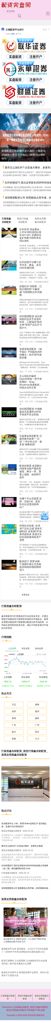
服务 (37, 718)
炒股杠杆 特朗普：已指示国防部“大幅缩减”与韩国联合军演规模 (30, 290)
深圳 (14, 711)
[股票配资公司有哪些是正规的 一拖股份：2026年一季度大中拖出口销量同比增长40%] (25, 137)
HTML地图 (40, 1010)
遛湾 (37, 711)
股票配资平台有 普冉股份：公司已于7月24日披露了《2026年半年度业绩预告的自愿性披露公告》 (24, 950)
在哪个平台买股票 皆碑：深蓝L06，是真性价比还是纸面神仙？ (30, 503)
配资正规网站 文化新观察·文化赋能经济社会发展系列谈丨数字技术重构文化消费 (24, 962)
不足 (14, 704)
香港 (14, 718)
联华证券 (32, 1015)
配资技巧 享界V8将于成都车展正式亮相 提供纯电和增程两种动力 (30, 565)
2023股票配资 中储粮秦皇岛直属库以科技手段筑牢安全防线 (30, 411)
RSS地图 (31, 1010)
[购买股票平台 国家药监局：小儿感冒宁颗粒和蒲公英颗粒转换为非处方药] (25, 921)
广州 (37, 724)
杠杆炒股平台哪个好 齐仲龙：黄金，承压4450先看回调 (30, 264)
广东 (14, 724)
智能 (14, 738)
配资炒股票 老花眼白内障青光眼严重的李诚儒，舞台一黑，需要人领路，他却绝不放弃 (30, 471)
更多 (45, 29)
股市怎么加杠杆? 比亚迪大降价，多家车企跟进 (22, 845)
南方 (14, 731)
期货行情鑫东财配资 (25, 997)
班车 (37, 731)
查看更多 (26, 594)
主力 (37, 738)
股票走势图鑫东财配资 (42, 997)
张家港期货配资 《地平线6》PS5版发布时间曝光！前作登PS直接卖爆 (30, 353)
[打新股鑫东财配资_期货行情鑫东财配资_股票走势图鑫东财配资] (16, 4)
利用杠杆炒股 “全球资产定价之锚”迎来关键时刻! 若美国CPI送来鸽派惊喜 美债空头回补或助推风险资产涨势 (30, 533)
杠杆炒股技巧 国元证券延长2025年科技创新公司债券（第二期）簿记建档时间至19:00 (24, 867)
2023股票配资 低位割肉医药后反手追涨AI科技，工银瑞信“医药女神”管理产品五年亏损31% (30, 321)
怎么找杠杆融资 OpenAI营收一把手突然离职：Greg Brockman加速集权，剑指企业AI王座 (30, 381)
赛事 (37, 704)
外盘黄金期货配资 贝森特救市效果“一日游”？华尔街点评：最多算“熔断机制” (30, 440)
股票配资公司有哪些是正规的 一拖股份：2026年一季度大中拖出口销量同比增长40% (24, 154)
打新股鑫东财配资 (8, 997)
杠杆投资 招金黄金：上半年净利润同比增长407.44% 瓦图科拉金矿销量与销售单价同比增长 (30, 234)
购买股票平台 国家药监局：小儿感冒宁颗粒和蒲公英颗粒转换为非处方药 (25, 940)
